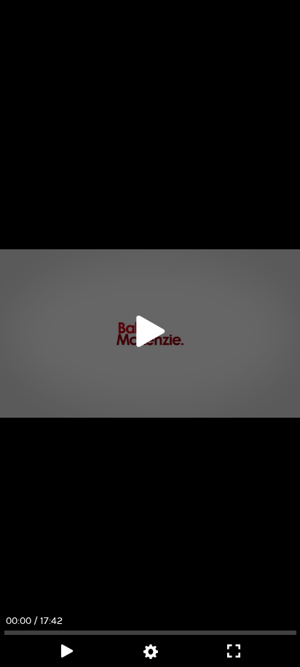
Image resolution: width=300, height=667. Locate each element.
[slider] (150, 633)
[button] (150, 333)
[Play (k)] (150, 334)
